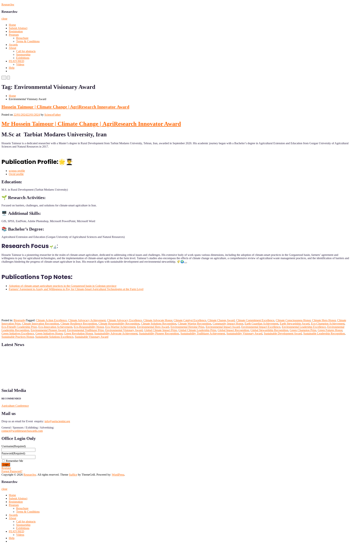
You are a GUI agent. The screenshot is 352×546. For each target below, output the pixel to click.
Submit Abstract (18, 28)
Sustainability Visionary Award (244, 333)
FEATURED (16, 61)
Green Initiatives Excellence (17, 333)
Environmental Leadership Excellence (304, 326)
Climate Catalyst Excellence (190, 320)
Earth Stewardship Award (294, 323)
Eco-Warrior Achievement (120, 326)
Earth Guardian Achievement (261, 323)
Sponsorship (23, 54)
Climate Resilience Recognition (78, 323)
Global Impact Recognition (233, 330)
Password (13, 453)
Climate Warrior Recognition (194, 323)
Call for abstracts (26, 51)
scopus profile (17, 170)
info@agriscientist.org (57, 421)
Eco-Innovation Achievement (55, 326)
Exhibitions (22, 57)
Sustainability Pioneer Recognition (159, 333)
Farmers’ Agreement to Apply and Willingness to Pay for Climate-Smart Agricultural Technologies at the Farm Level (76, 289)
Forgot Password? (11, 471)
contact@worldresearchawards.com (22, 430)
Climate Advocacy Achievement (87, 320)
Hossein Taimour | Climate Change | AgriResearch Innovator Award (65, 106)
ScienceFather (52, 114)
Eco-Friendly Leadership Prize (19, 326)
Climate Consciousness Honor (293, 320)
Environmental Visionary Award (124, 330)
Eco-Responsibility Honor (89, 326)
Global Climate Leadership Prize (197, 330)
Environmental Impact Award (223, 326)
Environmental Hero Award (153, 326)
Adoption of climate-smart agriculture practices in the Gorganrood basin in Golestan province (62, 285)
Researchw (7, 4)
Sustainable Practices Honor (17, 336)
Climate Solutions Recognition (158, 323)
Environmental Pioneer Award (48, 330)
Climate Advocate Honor (157, 320)
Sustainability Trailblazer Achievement (202, 333)
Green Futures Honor (330, 330)
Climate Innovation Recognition (40, 323)
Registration (16, 31)
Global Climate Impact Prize (160, 330)
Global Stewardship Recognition (269, 330)
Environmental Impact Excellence (260, 326)
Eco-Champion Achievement (327, 323)
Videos (20, 64)
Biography (20, 320)
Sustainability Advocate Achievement (116, 333)
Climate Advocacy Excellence (124, 320)
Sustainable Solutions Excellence (54, 336)
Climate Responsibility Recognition (119, 323)
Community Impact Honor (228, 323)
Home (12, 24)
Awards (13, 44)
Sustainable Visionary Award (91, 336)
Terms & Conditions (28, 41)
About (12, 47)
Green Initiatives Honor (49, 333)
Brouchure (22, 38)
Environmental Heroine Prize (187, 326)
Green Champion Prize (303, 330)
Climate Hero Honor (324, 320)
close (4, 18)
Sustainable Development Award (283, 333)
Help (11, 67)
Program (14, 34)
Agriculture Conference (15, 405)
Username (13, 446)
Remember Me (14, 460)
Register (6, 468)
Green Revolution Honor (78, 333)
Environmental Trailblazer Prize (85, 330)
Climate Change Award (221, 320)
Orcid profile (16, 174)
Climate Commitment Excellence (255, 320)
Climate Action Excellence (51, 320)
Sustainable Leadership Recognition (324, 333)
